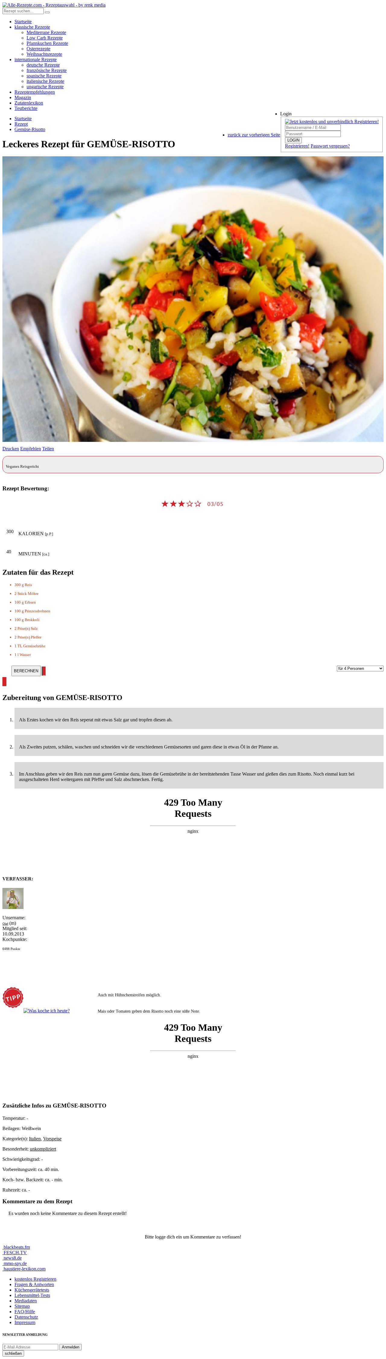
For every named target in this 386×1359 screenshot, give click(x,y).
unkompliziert (43, 1148)
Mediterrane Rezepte (46, 32)
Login (286, 113)
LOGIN (293, 140)
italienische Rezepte (45, 81)
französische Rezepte (47, 70)
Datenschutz (26, 1317)
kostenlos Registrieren (35, 1279)
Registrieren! (297, 145)
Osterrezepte (38, 48)
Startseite (23, 21)
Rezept (21, 124)
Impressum (24, 1322)
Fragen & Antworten (34, 1284)
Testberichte (25, 108)
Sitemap (22, 1306)
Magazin (22, 97)
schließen (13, 1353)
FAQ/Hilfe (24, 1311)
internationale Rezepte (35, 59)
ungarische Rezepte (45, 86)
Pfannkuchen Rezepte (47, 43)
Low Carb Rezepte (45, 37)
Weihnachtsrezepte (44, 54)
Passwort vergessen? (330, 145)
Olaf (5, 923)
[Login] (47, 12)
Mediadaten (25, 1300)
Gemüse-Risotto (29, 129)
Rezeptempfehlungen (34, 92)
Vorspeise (52, 1138)
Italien (35, 1138)
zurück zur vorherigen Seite (254, 134)
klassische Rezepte (32, 27)
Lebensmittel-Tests (32, 1295)
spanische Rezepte (44, 75)
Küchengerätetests (31, 1289)
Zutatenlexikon (28, 102)
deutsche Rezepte (43, 64)
